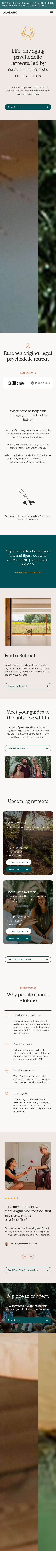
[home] (10, 12)
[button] (16, 1248)
